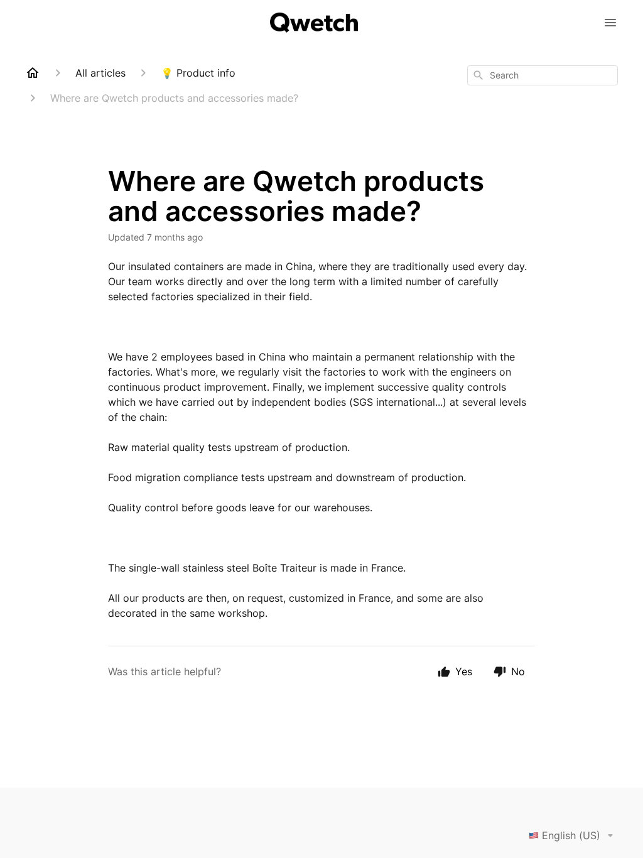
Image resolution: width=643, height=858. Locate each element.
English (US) (571, 835)
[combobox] (542, 75)
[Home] (32, 72)
